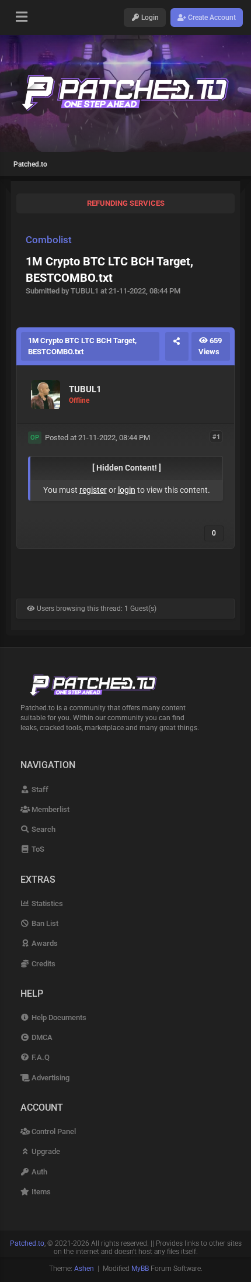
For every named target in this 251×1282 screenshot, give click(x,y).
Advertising (49, 1077)
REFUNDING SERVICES (126, 203)
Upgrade (45, 1151)
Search (42, 829)
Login (149, 17)
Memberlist (49, 809)
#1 (216, 437)
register (93, 490)
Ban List (44, 923)
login (126, 490)
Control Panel (53, 1131)
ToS (37, 849)
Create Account (211, 17)
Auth (38, 1171)
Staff (39, 789)
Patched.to (30, 164)
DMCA (41, 1037)
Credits (42, 963)
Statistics (46, 903)
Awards (44, 943)
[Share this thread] (177, 346)
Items (40, 1191)
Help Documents (58, 1017)
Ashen (84, 1268)
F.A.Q (40, 1057)
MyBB (140, 1268)
